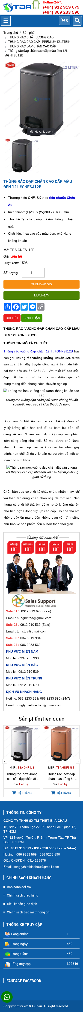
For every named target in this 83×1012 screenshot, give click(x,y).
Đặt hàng (24, 793)
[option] (22, 156)
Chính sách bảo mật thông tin (28, 912)
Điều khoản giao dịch (22, 904)
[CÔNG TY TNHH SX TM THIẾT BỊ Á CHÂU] (17, 7)
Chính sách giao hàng (22, 895)
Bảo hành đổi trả (19, 887)
